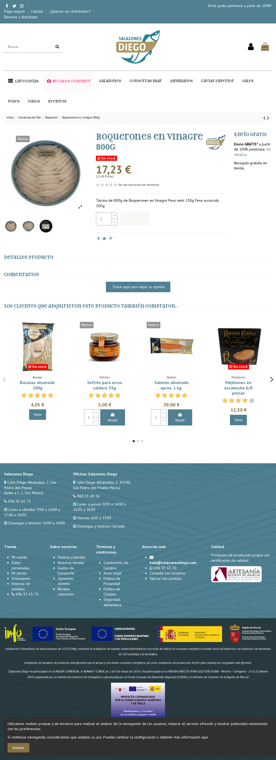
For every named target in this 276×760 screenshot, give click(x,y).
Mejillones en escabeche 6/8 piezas (238, 387)
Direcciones (21, 578)
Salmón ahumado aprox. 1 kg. (171, 385)
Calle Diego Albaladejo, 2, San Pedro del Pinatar (30, 485)
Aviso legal (113, 573)
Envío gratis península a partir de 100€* (240, 5)
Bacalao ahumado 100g (37, 385)
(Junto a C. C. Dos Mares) (23, 492)
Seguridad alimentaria (112, 602)
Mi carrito (19, 573)
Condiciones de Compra (116, 565)
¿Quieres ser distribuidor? (70, 11)
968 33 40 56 (88, 496)
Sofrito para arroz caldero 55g (104, 385)
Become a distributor (21, 17)
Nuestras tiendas (71, 562)
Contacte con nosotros (167, 573)
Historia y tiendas (71, 557)
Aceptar (18, 747)
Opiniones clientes (66, 581)
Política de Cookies (112, 592)
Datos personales (21, 565)
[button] (23, 81)
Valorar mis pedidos (166, 578)
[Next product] (268, 117)
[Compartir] (98, 238)
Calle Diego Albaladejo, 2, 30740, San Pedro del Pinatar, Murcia (102, 485)
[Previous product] (265, 117)
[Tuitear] (104, 238)
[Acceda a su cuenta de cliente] (251, 47)
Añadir (138, 218)
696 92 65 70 (165, 568)
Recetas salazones (66, 592)
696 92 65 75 (19, 501)
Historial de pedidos (21, 586)
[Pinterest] (110, 238)
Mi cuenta (19, 557)
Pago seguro (15, 11)
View (38, 414)
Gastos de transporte (66, 571)
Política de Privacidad (112, 581)
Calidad (37, 11)
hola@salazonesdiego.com (173, 562)
